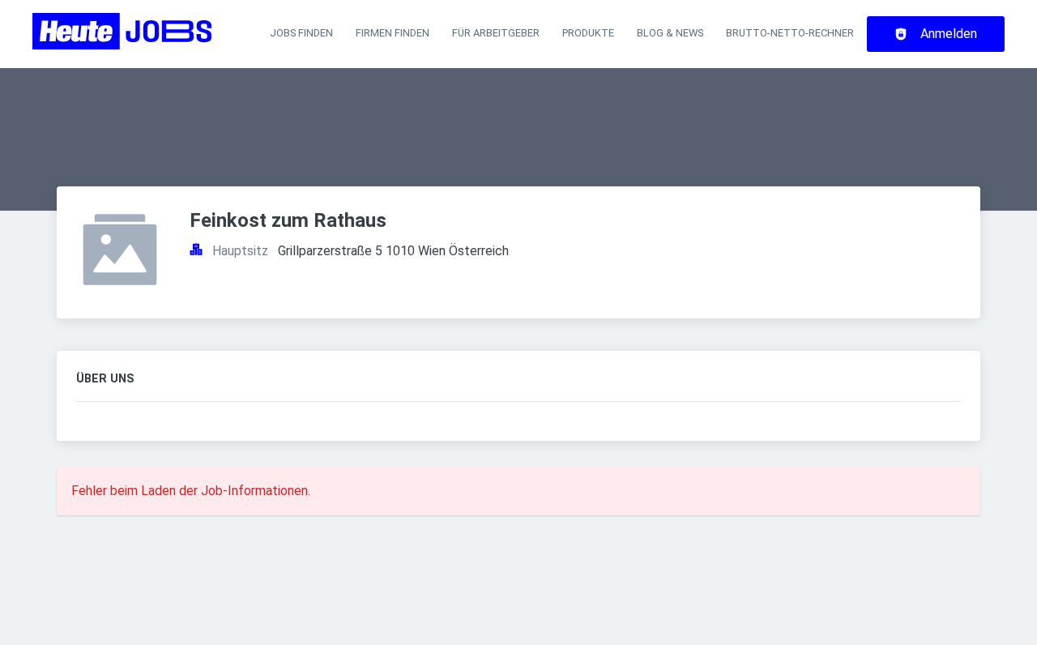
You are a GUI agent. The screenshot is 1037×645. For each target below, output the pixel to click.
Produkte (588, 33)
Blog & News (670, 33)
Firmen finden (392, 33)
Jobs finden (301, 33)
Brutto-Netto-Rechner (790, 33)
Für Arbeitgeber (496, 33)
